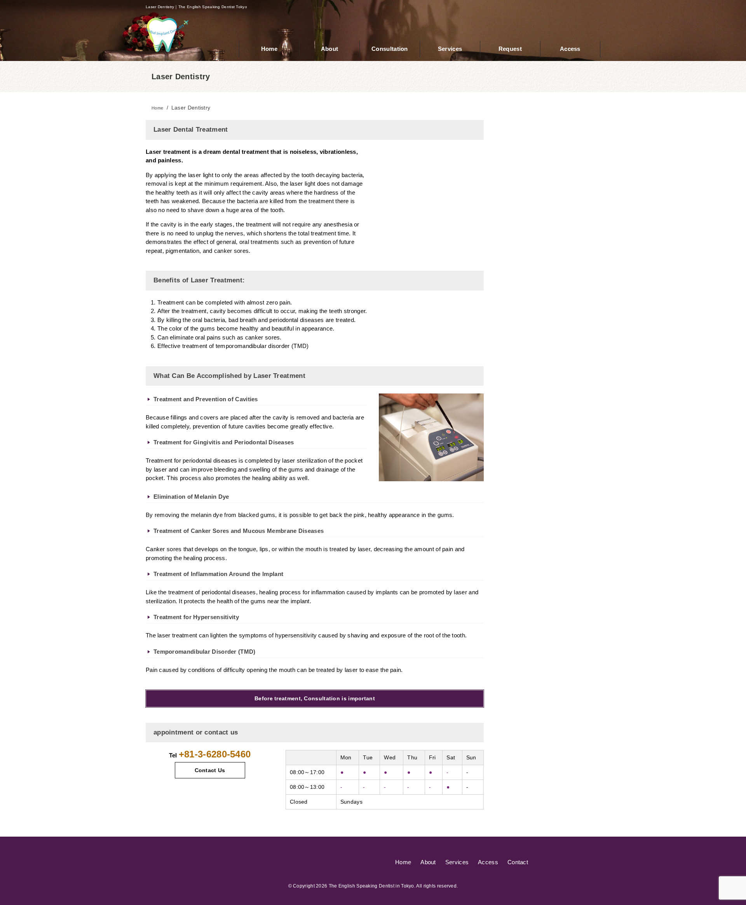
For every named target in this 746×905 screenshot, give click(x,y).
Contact (517, 862)
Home (403, 862)
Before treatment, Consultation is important (314, 698)
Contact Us (210, 770)
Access (488, 862)
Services (457, 862)
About (428, 862)
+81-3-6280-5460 (215, 754)
